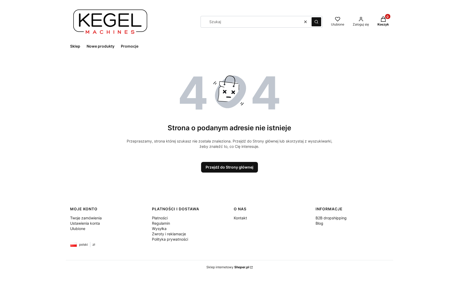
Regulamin (161, 223)
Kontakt (240, 218)
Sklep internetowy (227, 267)
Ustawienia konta (85, 223)
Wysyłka (159, 228)
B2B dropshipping (331, 218)
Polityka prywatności (170, 239)
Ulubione (77, 228)
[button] (316, 21)
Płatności (160, 218)
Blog (319, 223)
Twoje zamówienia (86, 218)
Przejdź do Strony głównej (229, 167)
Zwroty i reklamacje (169, 234)
